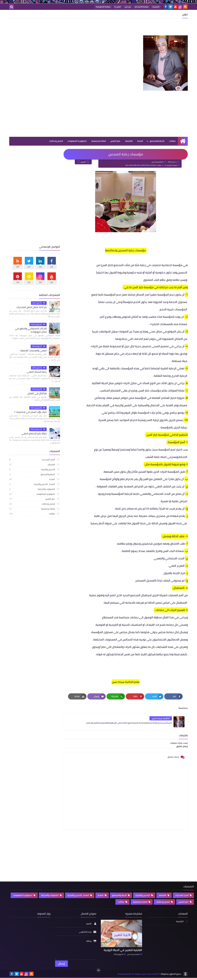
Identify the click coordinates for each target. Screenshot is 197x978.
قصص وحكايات (56, 141)
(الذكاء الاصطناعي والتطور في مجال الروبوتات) (31, 330)
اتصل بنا (118, 6)
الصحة (140, 141)
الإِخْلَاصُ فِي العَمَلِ (37, 393)
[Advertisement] (132, 27)
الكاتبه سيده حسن (133, 954)
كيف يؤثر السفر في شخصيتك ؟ (30, 412)
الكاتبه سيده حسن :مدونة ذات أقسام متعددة (138, 974)
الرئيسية (156, 6)
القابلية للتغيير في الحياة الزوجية (123, 949)
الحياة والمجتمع (157, 141)
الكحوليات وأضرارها (32, 489)
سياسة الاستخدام (141, 6)
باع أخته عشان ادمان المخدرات (31, 307)
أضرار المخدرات (32, 460)
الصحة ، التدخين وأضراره (32, 484)
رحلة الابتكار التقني (37, 371)
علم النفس (115, 141)
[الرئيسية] (183, 141)
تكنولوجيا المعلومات (77, 141)
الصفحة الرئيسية (172, 165)
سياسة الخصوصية (103, 6)
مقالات (172, 141)
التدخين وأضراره (32, 469)
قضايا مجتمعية (98, 141)
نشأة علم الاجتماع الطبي (34, 433)
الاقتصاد (129, 141)
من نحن (128, 6)
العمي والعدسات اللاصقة (33, 350)
